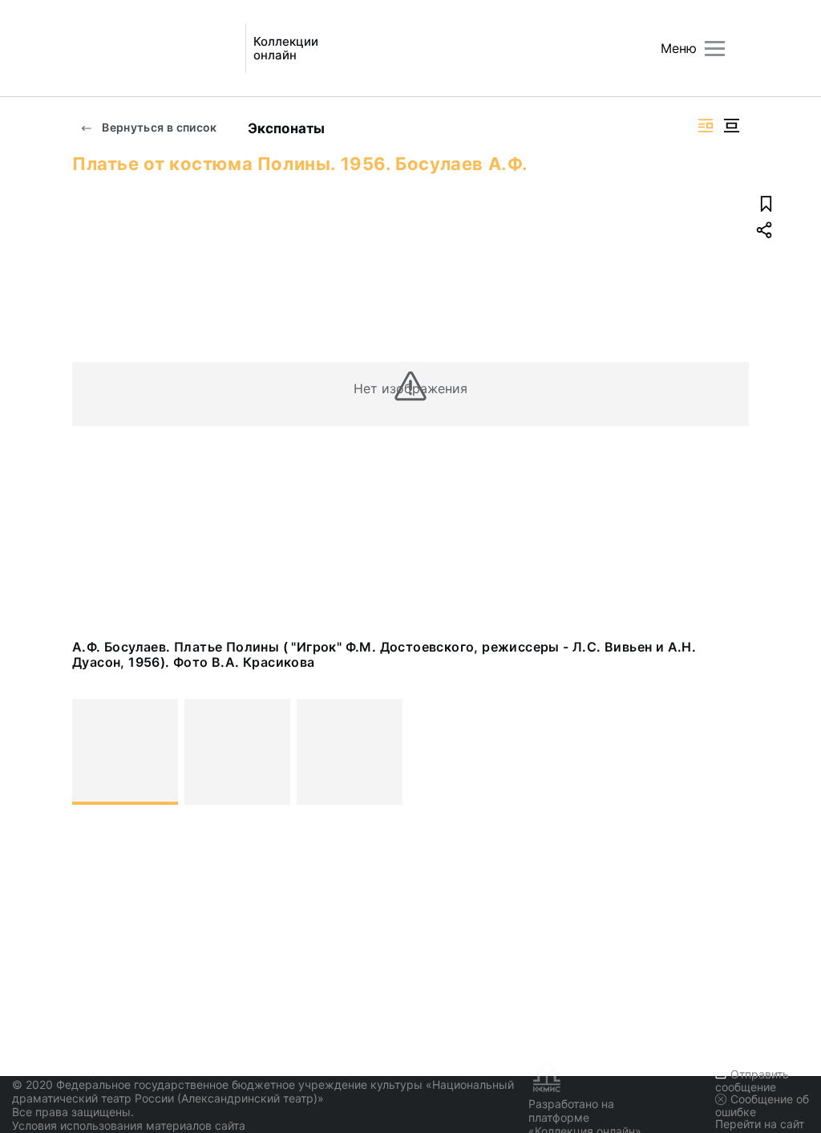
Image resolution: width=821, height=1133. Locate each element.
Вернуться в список (158, 127)
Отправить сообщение (752, 1080)
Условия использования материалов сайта (128, 1125)
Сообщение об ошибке (762, 1105)
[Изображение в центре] (731, 125)
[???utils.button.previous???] (91, 752)
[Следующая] (729, 752)
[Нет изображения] (125, 752)
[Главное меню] (715, 48)
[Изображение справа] (705, 125)
